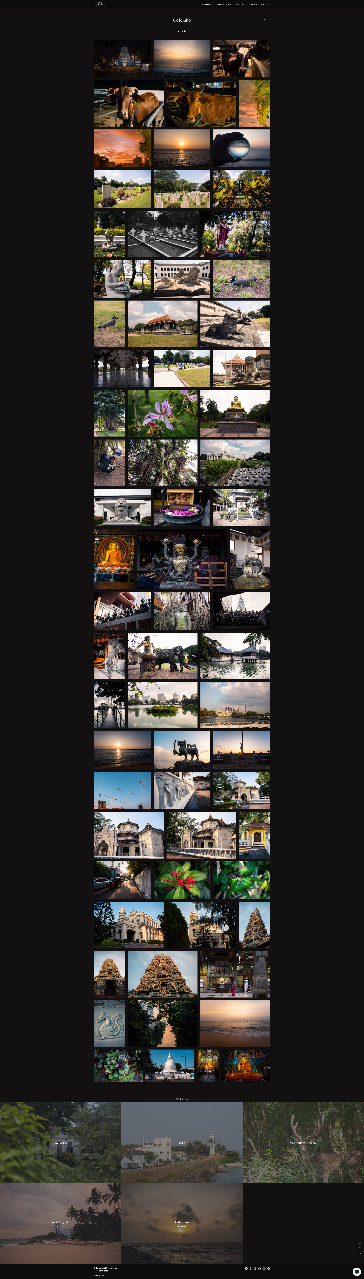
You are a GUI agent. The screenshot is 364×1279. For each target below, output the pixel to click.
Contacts (265, 4)
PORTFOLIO (207, 4)
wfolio (101, 1275)
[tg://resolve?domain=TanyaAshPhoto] (268, 1268)
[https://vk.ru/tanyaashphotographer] (246, 1268)
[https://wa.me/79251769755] (251, 1268)
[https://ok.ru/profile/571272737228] (264, 1268)
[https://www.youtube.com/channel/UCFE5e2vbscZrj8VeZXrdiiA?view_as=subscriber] (259, 1268)
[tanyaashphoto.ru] (100, 4)
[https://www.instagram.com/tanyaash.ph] (255, 1268)
